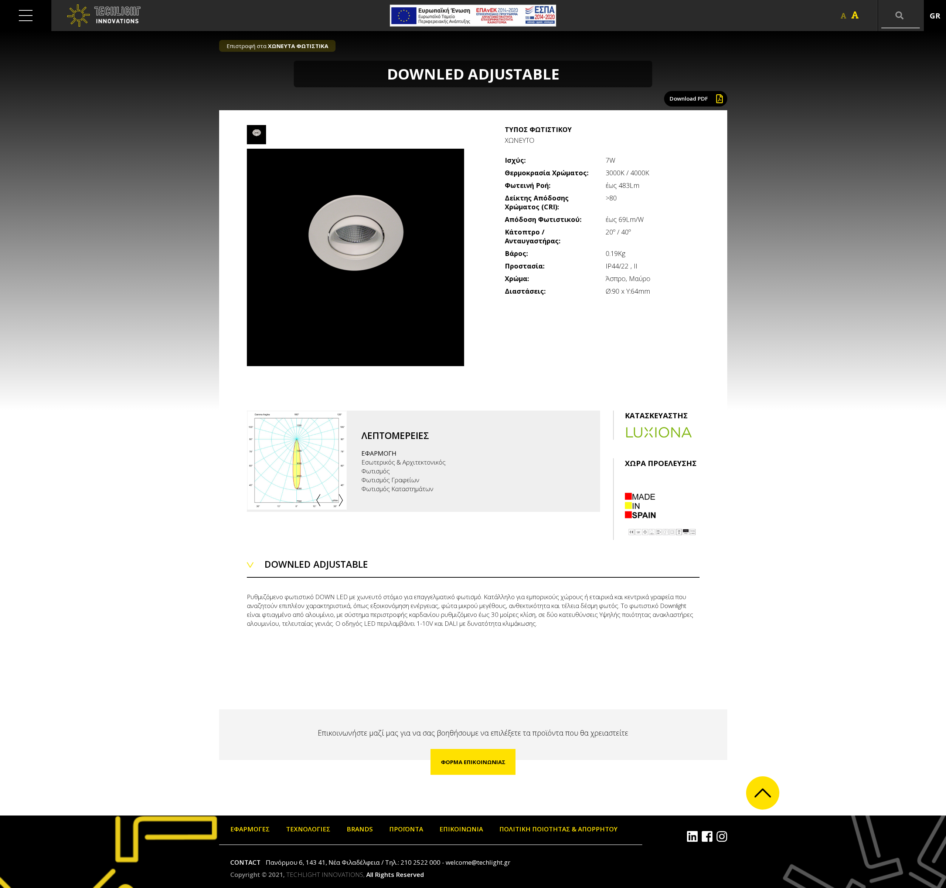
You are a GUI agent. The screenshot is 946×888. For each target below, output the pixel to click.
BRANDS (360, 829)
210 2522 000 (420, 862)
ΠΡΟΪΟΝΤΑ (406, 829)
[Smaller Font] (843, 16)
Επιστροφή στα (277, 46)
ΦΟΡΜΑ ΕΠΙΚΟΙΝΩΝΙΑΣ (473, 762)
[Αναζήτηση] (900, 15)
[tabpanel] (355, 257)
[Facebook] (707, 836)
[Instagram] (722, 836)
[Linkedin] (692, 836)
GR (935, 16)
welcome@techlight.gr (478, 862)
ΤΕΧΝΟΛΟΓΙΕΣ (308, 829)
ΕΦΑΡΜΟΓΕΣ (250, 829)
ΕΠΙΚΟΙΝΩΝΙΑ (461, 829)
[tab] (256, 134)
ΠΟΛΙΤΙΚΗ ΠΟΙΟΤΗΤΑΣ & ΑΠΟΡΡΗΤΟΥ (558, 829)
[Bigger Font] (854, 15)
